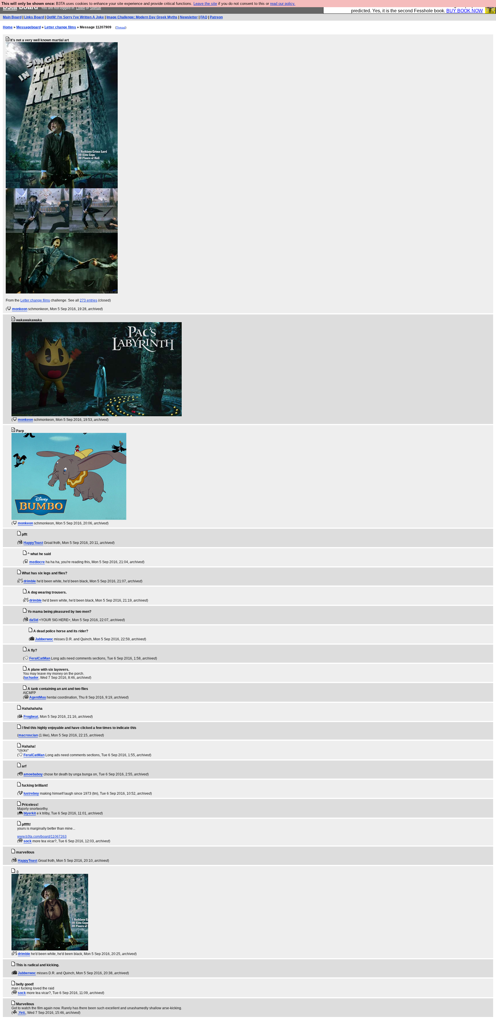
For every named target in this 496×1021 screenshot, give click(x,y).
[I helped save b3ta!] (9, 309)
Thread (120, 27)
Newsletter (189, 17)
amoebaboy (33, 774)
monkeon (19, 309)
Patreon (216, 17)
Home (8, 27)
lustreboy (31, 793)
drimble (30, 581)
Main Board (12, 17)
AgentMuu (37, 697)
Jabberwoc (44, 639)
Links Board (34, 17)
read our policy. (282, 3)
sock (28, 841)
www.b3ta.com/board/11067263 (42, 837)
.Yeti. (22, 1013)
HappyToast (33, 543)
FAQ (203, 17)
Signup (95, 8)
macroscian (28, 735)
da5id (33, 620)
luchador (31, 678)
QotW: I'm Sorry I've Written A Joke (75, 17)
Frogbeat (31, 717)
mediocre (37, 562)
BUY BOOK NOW (464, 10)
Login (80, 8)
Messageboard (28, 27)
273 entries (88, 300)
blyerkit (30, 813)
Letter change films (60, 27)
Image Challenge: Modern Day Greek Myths (141, 17)
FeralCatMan (39, 658)
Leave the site (205, 3)
